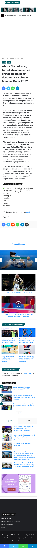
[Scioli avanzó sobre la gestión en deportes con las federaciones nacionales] (7, 429)
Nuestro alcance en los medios (10, 521)
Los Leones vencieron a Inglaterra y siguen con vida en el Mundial (9, 340)
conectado (27, 373)
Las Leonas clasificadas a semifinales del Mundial (18, 262)
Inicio (6, 59)
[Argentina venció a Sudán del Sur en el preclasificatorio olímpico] (10, 349)
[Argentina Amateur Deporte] (12, 2)
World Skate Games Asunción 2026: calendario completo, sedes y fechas (24, 397)
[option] (18, 260)
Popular (9, 421)
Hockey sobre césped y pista (18, 257)
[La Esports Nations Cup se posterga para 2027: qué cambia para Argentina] (27, 349)
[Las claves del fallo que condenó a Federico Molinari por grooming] (7, 437)
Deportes (13, 59)
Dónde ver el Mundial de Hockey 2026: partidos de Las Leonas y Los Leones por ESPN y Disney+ (24, 464)
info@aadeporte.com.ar (24, 538)
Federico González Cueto (19, 541)
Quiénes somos (6, 518)
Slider (8, 62)
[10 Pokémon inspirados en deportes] (7, 446)
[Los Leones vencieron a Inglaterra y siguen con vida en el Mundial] (10, 332)
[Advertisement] (18, 36)
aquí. (28, 212)
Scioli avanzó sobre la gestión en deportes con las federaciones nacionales (23, 428)
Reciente (28, 421)
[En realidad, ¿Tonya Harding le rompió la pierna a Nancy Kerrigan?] (8, 197)
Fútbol (20, 59)
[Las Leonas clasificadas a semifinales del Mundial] (7, 389)
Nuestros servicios (7, 524)
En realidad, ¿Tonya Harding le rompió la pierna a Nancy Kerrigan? (24, 190)
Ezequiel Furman (18, 244)
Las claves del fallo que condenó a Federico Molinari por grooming (24, 437)
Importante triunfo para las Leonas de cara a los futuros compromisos (27, 340)
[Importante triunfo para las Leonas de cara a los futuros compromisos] (27, 332)
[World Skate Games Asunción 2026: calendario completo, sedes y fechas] (7, 398)
